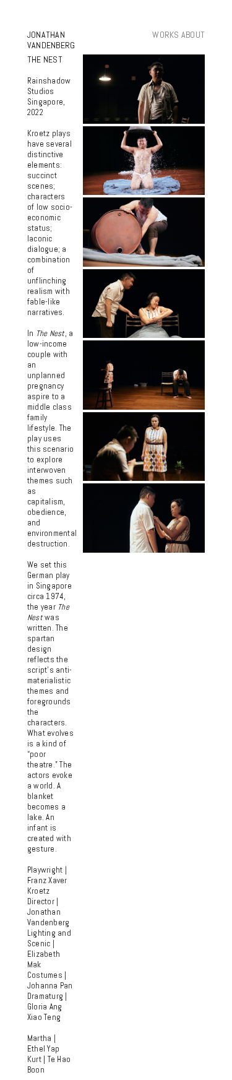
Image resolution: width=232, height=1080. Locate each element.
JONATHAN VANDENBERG (51, 40)
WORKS (165, 34)
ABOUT (193, 34)
